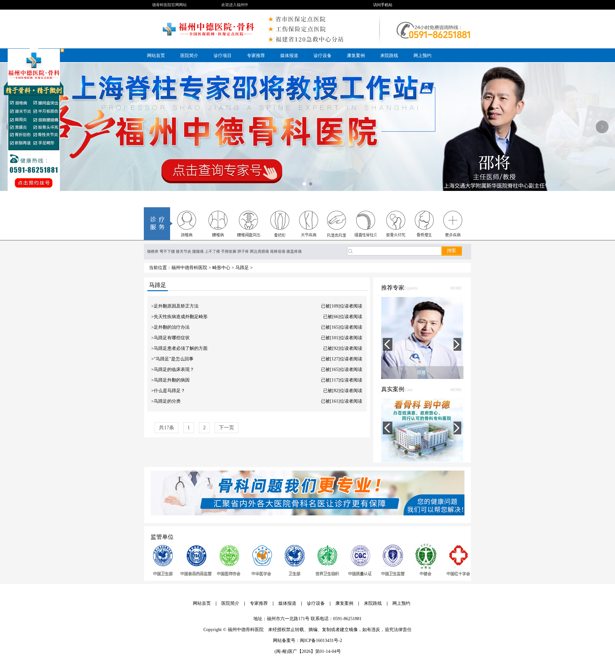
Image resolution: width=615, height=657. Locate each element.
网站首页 (202, 603)
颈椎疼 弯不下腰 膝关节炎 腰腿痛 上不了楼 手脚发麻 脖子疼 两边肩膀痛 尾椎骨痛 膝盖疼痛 (224, 251)
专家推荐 (259, 603)
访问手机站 (382, 5)
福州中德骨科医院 (189, 267)
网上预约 (401, 603)
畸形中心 (221, 267)
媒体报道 (287, 603)
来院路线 (373, 603)
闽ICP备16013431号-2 (321, 640)
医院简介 (230, 603)
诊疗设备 (316, 603)
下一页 (226, 427)
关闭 (62, 50)
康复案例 (344, 603)
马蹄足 (242, 267)
